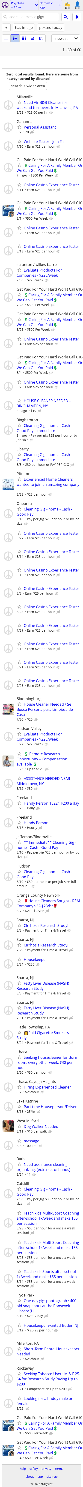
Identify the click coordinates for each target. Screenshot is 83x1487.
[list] (6, 38)
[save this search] (76, 17)
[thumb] (15, 38)
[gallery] (32, 38)
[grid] (23, 38)
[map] (41, 38)
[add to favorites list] (19, 102)
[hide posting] (51, 113)
